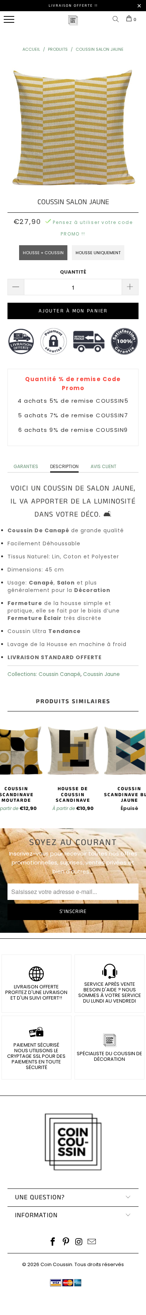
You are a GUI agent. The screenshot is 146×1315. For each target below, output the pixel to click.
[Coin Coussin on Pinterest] (66, 1242)
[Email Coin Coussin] (92, 1242)
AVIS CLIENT (103, 466)
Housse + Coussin (43, 253)
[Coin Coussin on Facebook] (53, 1242)
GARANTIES (25, 466)
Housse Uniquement (98, 253)
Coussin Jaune (101, 674)
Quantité (73, 271)
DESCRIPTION (64, 466)
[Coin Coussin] (73, 24)
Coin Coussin (56, 1264)
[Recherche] (117, 20)
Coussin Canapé (59, 674)
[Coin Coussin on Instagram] (79, 1242)
